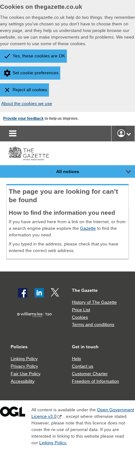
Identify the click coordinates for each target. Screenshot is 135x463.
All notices (67, 171)
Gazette (88, 228)
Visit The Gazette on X (55, 292)
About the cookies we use (26, 103)
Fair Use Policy (25, 373)
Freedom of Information (95, 381)
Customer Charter (90, 373)
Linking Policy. (53, 442)
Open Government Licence (12, 413)
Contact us (82, 366)
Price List (81, 309)
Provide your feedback (23, 118)
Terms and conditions (93, 324)
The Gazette (85, 290)
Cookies (80, 317)
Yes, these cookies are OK (39, 55)
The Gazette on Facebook (22, 292)
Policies (19, 346)
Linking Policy (24, 358)
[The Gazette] (28, 153)
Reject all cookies (30, 89)
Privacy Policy (24, 366)
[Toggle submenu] (128, 133)
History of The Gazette (94, 302)
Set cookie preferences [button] (35, 72)
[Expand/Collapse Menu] (123, 171)
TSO (36, 326)
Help (76, 358)
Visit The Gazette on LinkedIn (39, 292)
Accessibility (23, 381)
